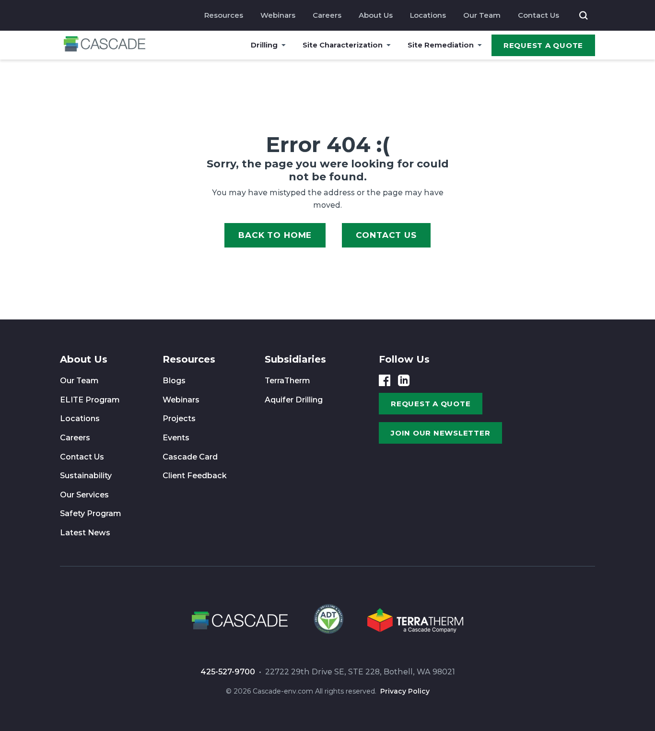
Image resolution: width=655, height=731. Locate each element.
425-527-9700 (227, 671)
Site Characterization (343, 44)
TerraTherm (287, 380)
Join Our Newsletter (440, 432)
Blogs (174, 380)
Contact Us (538, 15)
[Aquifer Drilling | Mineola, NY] (327, 622)
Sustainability (86, 475)
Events (176, 437)
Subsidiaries (295, 359)
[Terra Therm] (415, 622)
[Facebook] (384, 380)
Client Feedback (195, 475)
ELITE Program (90, 399)
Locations (428, 15)
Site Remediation (441, 44)
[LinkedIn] (403, 380)
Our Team (482, 15)
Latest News (85, 532)
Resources (223, 15)
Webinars (277, 15)
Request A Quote (543, 45)
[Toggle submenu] (284, 45)
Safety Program (90, 513)
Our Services (84, 494)
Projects (179, 418)
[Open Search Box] (583, 15)
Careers (327, 15)
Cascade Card (190, 456)
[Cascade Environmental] (104, 45)
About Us (376, 15)
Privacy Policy (405, 691)
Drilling (264, 44)
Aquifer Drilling (294, 399)
